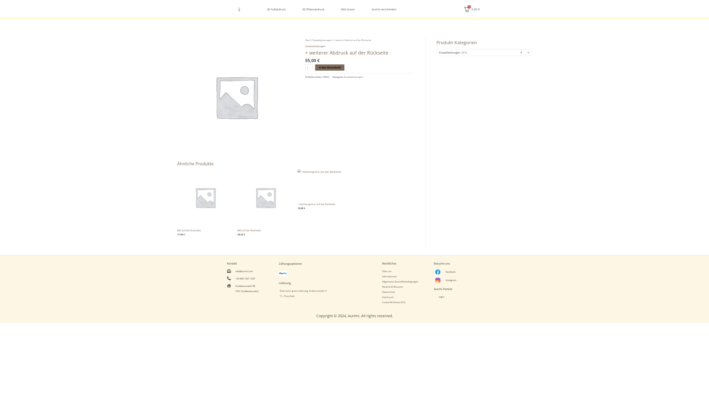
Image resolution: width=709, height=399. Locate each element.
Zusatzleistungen (322, 40)
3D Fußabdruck (276, 9)
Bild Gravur (348, 9)
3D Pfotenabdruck (313, 9)
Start (308, 40)
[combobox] (484, 52)
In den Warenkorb (330, 67)
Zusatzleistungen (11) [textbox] (480, 52)
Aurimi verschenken (384, 9)
